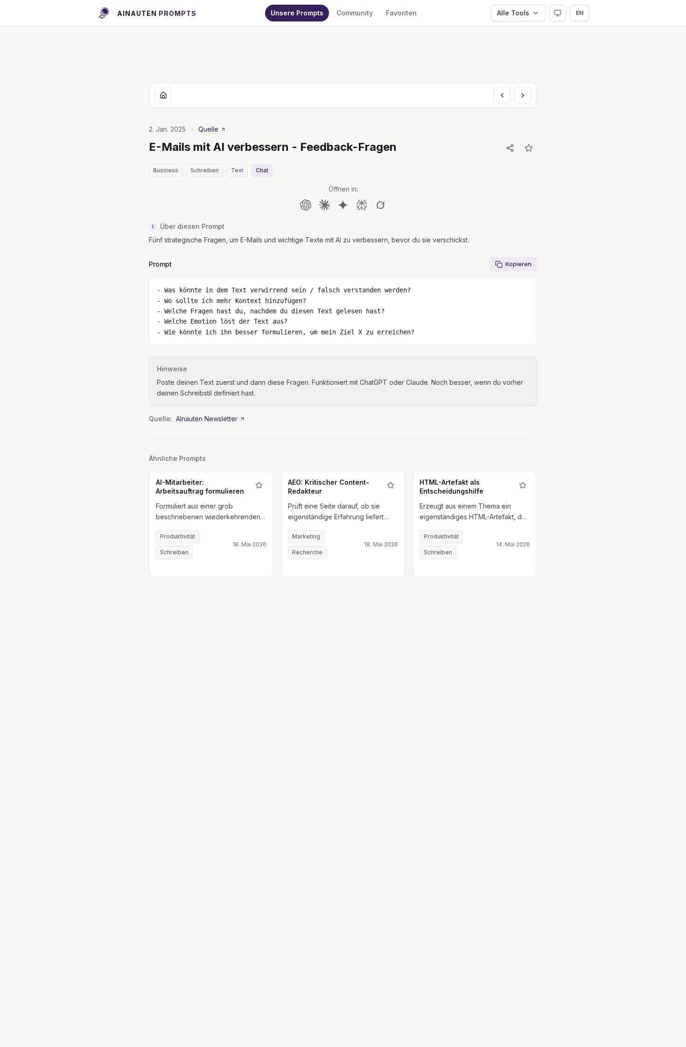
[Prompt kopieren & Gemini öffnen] (343, 205)
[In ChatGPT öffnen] (305, 205)
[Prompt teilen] (510, 148)
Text (237, 170)
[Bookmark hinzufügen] (528, 148)
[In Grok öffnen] (380, 205)
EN (579, 12)
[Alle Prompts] (163, 95)
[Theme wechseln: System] (557, 13)
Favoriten (401, 13)
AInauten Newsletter (207, 419)
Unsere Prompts (297, 13)
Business (165, 170)
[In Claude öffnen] (324, 205)
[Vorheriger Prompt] (502, 95)
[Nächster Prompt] (522, 95)
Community (354, 13)
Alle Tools (513, 13)
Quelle (208, 129)
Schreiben (204, 170)
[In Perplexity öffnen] (361, 205)
